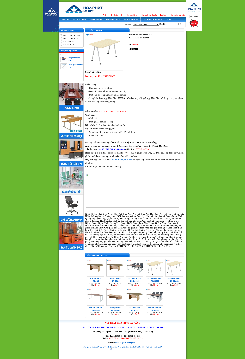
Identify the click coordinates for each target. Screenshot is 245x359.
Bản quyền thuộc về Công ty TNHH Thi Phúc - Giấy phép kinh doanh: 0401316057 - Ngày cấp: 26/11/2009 (122, 347)
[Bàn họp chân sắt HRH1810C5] (154, 305)
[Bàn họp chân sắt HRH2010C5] (134, 275)
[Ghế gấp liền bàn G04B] (64, 58)
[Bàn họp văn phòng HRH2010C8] (154, 275)
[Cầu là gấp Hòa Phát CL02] (64, 65)
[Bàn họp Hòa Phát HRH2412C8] (174, 275)
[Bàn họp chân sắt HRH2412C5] (95, 305)
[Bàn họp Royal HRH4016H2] (115, 305)
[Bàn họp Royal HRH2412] (95, 275)
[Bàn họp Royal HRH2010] (115, 275)
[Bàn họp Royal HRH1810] (134, 305)
